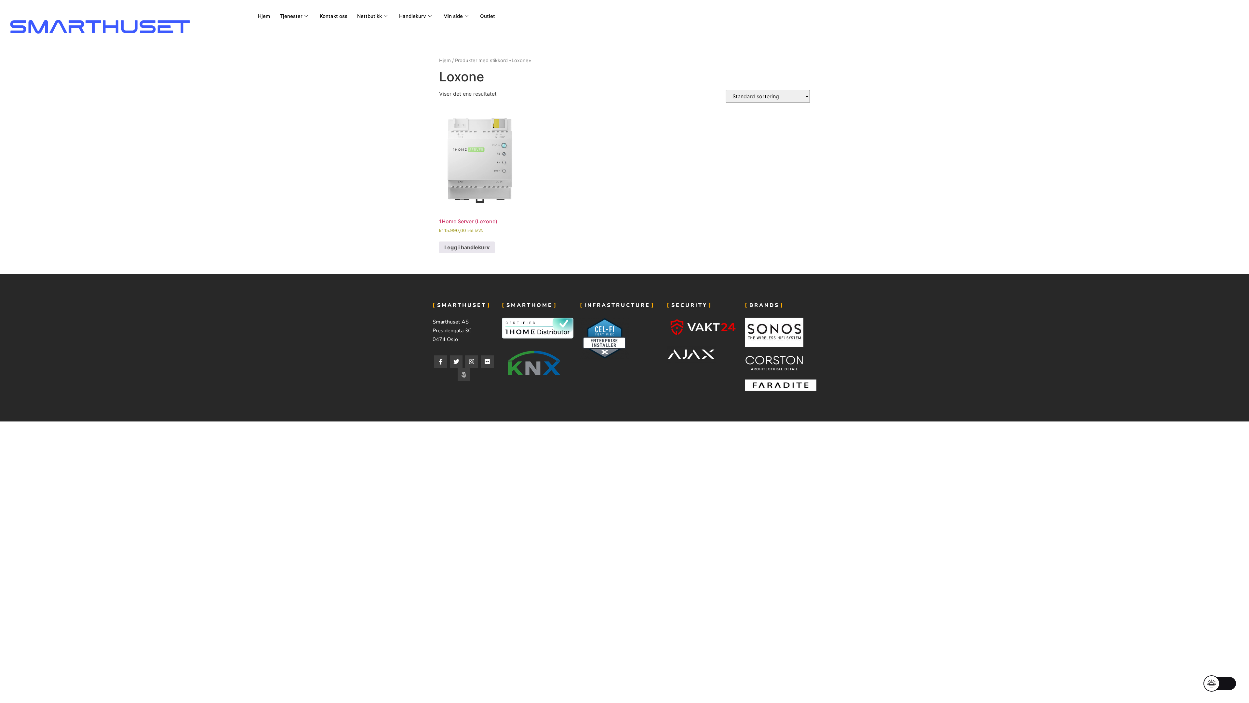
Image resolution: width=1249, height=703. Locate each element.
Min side (453, 16)
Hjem (264, 16)
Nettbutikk (369, 16)
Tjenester (291, 16)
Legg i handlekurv (467, 247)
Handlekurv (412, 16)
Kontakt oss (333, 16)
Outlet (487, 16)
